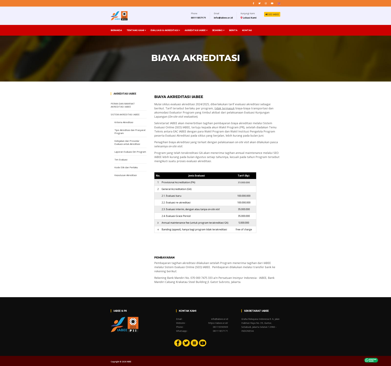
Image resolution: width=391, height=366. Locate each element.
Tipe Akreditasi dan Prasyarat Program (130, 131)
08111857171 (198, 17)
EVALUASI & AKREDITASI (165, 30)
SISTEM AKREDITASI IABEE (125, 114)
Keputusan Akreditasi (125, 175)
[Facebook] (254, 3)
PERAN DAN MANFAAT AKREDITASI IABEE (123, 105)
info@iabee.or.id (223, 17)
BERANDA (116, 30)
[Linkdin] (272, 3)
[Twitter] (260, 3)
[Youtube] (202, 342)
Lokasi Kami (249, 17)
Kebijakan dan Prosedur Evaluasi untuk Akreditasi (127, 142)
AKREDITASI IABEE (195, 30)
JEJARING (217, 30)
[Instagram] (266, 3)
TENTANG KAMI (136, 30)
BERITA (233, 30)
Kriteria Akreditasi (123, 122)
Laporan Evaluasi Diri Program (130, 151)
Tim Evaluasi (120, 159)
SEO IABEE (273, 14)
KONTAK (247, 30)
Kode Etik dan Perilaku (126, 167)
